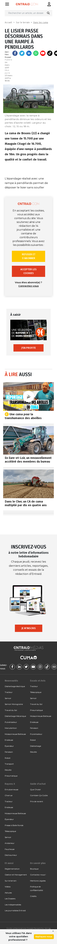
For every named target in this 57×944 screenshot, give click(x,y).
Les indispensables (13, 904)
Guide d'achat (38, 783)
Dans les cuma (40, 22)
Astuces (8, 892)
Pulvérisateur (11, 722)
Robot (7, 758)
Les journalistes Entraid (15, 910)
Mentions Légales (38, 881)
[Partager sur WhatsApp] (35, 53)
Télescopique (35, 692)
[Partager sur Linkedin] (29, 53)
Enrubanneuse (11, 789)
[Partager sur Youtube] (42, 53)
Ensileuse (9, 740)
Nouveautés (11, 680)
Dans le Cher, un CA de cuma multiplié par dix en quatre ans (26, 503)
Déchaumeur (11, 855)
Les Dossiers (10, 898)
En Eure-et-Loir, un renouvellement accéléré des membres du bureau (28, 459)
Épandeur (9, 746)
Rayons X (10, 783)
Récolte (8, 770)
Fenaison (9, 752)
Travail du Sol (11, 710)
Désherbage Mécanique (15, 716)
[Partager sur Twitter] (22, 53)
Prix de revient (36, 801)
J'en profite (28, 347)
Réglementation (12, 869)
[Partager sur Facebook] (15, 53)
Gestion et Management (16, 874)
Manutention (11, 728)
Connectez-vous (28, 285)
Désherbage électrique (15, 686)
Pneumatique (11, 776)
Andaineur (9, 843)
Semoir (8, 698)
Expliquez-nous (43, 936)
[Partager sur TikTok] (49, 53)
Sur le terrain (23, 22)
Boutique (34, 869)
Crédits (33, 896)
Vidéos (7, 886)
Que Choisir (35, 789)
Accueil (8, 22)
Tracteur (9, 692)
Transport (9, 764)
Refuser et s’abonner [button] (28, 256)
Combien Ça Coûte (39, 795)
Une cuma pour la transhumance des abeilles (23, 416)
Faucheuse (9, 849)
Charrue (8, 795)
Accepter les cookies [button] (28, 271)
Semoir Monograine (14, 704)
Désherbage (35, 746)
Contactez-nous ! (38, 874)
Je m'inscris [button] (28, 628)
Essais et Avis (37, 680)
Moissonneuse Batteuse (15, 734)
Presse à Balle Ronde (14, 825)
